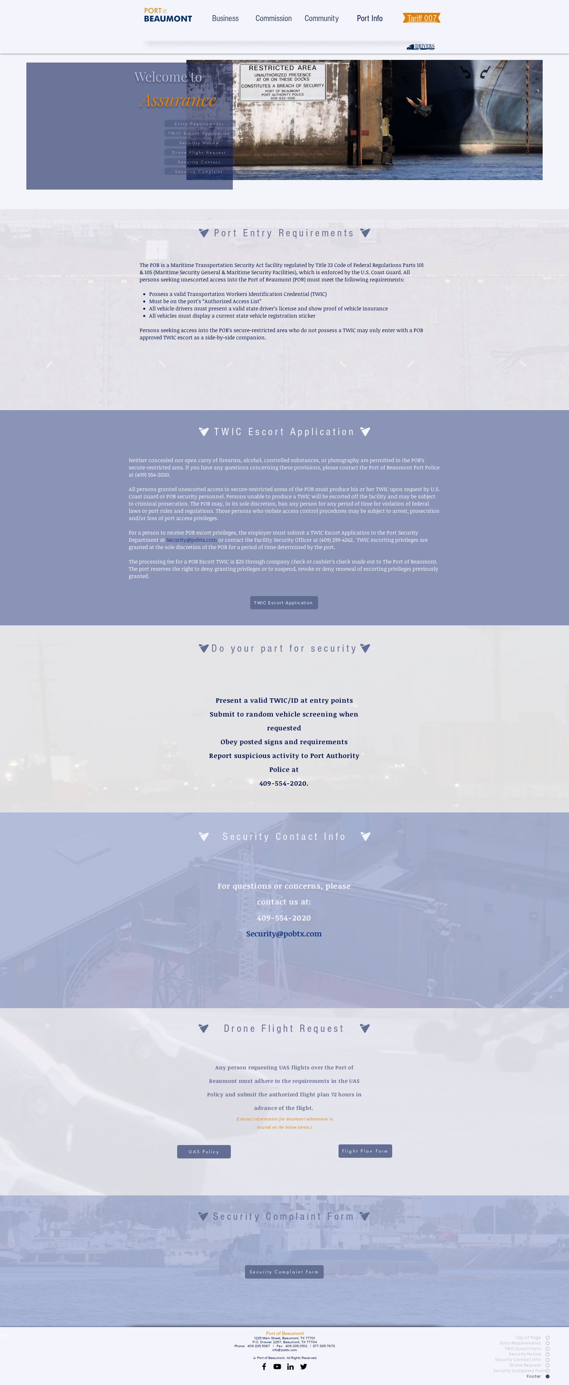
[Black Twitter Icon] (303, 1366)
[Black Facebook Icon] (264, 1366)
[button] (284, 1271)
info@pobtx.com (284, 1350)
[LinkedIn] (290, 1366)
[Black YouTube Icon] (277, 1366)
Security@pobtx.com (191, 539)
